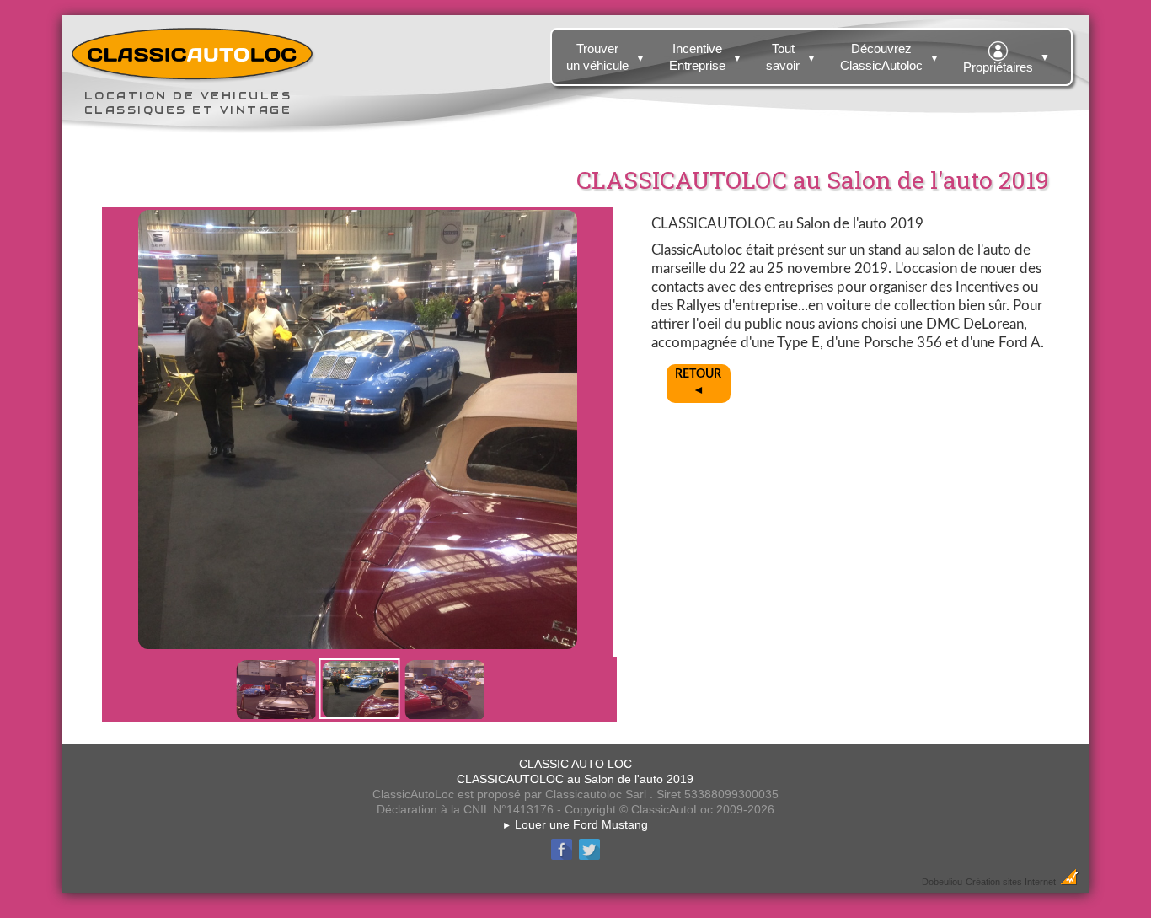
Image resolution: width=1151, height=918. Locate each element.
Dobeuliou (942, 882)
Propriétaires (1006, 62)
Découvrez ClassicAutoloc (890, 56)
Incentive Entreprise (705, 56)
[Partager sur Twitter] (589, 857)
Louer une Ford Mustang (575, 824)
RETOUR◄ (698, 381)
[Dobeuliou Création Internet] (1069, 881)
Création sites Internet (1011, 882)
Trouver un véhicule (605, 56)
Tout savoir (791, 56)
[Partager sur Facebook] (561, 857)
